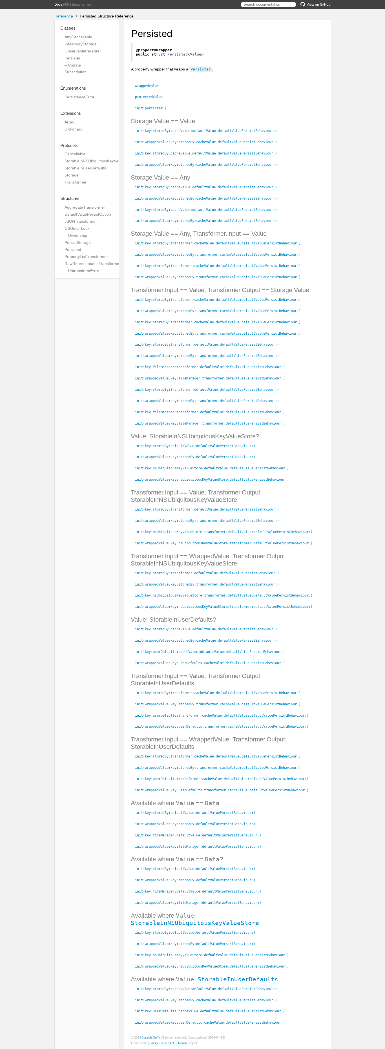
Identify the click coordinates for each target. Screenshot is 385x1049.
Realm (182, 1043)
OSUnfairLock (77, 228)
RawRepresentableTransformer (93, 263)
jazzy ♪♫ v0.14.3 (162, 1043)
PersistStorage (78, 242)
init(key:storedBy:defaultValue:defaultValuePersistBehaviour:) (197, 446)
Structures (69, 198)
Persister (72, 58)
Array (69, 122)
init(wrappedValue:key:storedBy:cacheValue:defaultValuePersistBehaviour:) (208, 142)
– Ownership (76, 235)
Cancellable (75, 154)
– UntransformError (82, 270)
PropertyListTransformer (86, 256)
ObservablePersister (83, 51)
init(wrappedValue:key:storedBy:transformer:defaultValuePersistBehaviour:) (209, 356)
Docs (58, 4)
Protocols (69, 145)
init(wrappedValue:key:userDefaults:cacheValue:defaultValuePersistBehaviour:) (212, 663)
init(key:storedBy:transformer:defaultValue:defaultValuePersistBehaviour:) (209, 344)
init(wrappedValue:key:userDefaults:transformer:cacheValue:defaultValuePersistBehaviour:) (224, 726)
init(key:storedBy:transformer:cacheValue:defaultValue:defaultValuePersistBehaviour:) (220, 243)
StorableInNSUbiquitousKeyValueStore (99, 161)
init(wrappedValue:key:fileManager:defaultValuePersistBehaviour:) (200, 847)
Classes (68, 28)
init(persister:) (153, 108)
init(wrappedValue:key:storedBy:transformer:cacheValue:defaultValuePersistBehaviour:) (220, 255)
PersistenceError (79, 97)
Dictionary (73, 129)
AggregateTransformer (85, 207)
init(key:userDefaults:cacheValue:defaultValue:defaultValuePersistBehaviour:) (212, 652)
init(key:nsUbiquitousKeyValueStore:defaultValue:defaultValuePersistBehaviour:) (214, 468)
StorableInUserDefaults (85, 168)
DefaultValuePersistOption (88, 214)
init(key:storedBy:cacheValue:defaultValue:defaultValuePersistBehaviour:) (208, 131)
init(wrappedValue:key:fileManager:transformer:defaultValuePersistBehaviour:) (212, 378)
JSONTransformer (81, 221)
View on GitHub (319, 4)
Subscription (76, 72)
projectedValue (151, 97)
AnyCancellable (78, 37)
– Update (73, 65)
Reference (63, 16)
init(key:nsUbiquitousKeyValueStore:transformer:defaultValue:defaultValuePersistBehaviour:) (226, 532)
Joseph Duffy (151, 1037)
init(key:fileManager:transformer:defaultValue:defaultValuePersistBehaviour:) (212, 367)
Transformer (76, 182)
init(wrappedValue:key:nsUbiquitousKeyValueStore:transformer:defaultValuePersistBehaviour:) (226, 543)
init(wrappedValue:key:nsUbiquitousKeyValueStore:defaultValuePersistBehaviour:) (214, 480)
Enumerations (73, 88)
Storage (72, 175)
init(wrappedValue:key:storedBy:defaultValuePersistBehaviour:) (197, 457)
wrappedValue (149, 86)
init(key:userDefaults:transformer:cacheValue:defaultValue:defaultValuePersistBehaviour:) (224, 715)
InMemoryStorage (81, 44)
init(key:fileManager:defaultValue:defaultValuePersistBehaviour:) (200, 835)
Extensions (70, 113)
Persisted (73, 249)
